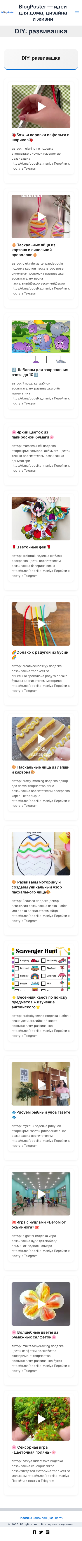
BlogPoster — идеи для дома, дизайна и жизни (43, 12)
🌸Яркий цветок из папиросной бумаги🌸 (33, 434)
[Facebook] (35, 1532)
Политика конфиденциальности (41, 1518)
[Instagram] (48, 1532)
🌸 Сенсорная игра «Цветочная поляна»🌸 (34, 1449)
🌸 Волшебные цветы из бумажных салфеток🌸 (35, 1335)
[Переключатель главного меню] (77, 12)
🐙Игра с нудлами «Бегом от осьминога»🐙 (39, 1224)
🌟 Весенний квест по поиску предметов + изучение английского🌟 (39, 1002)
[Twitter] (41, 1532)
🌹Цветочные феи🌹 (31, 547)
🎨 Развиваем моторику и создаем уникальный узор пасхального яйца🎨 (37, 887)
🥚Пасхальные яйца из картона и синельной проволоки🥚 (33, 250)
